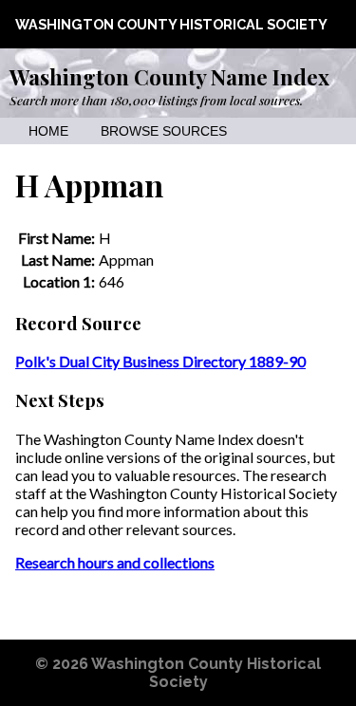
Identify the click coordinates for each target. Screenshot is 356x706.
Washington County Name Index (169, 77)
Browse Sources (164, 131)
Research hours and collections (115, 562)
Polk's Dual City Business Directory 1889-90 (160, 361)
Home (48, 131)
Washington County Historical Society (171, 24)
